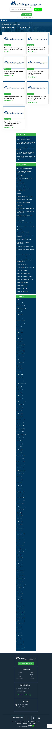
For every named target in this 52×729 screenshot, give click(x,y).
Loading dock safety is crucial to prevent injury (13, 72)
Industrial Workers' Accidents (23, 223)
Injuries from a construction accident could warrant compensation (12, 123)
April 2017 (19, 485)
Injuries (18, 229)
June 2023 (19, 329)
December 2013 (20, 575)
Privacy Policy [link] (32, 723)
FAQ (20, 676)
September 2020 (20, 383)
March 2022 (19, 341)
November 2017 (20, 464)
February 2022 (20, 344)
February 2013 (20, 605)
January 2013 (20, 608)
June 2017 (19, 479)
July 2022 (19, 335)
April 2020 (19, 395)
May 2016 (19, 518)
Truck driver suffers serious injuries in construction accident (36, 73)
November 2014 (20, 542)
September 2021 (20, 359)
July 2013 (19, 590)
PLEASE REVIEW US (18, 717)
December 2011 (20, 647)
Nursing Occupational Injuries (23, 254)
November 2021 (20, 353)
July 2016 (19, 512)
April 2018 (19, 449)
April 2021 (19, 374)
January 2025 (20, 317)
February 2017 (20, 491)
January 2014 (20, 572)
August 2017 (19, 473)
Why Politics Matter (21, 270)
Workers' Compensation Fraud (24, 276)
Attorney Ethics (20, 175)
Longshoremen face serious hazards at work (13, 97)
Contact (32, 678)
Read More (7, 52)
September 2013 (20, 584)
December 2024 (20, 320)
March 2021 (19, 377)
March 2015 (19, 530)
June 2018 (19, 443)
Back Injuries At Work (22, 186)
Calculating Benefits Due (22, 202)
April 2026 (19, 299)
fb (28, 718)
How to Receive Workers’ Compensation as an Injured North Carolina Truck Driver (26, 158)
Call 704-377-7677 (26, 14)
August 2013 (19, 587)
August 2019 (19, 404)
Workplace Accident (21, 282)
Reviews (32, 672)
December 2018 (20, 425)
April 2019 (19, 413)
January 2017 (20, 494)
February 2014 (20, 569)
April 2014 (19, 563)
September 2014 (20, 548)
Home (20, 672)
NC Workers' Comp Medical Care (24, 246)
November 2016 (20, 500)
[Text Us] (38, 9)
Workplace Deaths (21, 285)
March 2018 (19, 452)
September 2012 (20, 620)
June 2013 (19, 593)
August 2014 (19, 551)
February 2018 (20, 455)
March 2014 (19, 566)
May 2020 (19, 392)
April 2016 (19, 521)
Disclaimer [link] (18, 723)
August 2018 (19, 437)
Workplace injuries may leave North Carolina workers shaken (13, 48)
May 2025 (19, 311)
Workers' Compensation (22, 273)
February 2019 (20, 419)
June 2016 (19, 515)
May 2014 (19, 560)
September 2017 (20, 470)
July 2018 (19, 440)
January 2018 (20, 458)
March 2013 (19, 602)
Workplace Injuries (21, 291)
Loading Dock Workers (22, 232)
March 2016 (19, 524)
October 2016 (20, 503)
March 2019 (19, 416)
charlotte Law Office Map (24, 694)
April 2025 (19, 314)
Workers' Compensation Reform (24, 279)
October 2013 (20, 581)
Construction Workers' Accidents (24, 208)
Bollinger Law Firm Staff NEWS (24, 196)
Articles (32, 674)
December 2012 (20, 611)
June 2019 (19, 407)
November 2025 (20, 305)
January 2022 (20, 347)
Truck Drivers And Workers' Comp (24, 267)
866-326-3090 (25, 704)
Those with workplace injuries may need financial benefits (37, 48)
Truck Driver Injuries (21, 264)
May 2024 (19, 326)
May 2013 (19, 596)
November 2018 (20, 428)
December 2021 (20, 350)
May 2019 (19, 410)
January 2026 (20, 302)
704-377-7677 (24, 706)
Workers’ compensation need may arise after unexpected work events (37, 98)
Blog (18, 193)
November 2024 (20, 323)
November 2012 (20, 614)
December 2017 (20, 461)
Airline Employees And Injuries (24, 168)
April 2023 (19, 332)
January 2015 (20, 536)
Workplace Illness (21, 288)
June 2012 (19, 629)
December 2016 (20, 497)
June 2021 (19, 368)
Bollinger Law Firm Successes (24, 199)
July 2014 (19, 554)
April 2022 (19, 338)
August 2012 (19, 623)
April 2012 (19, 635)
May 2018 (19, 446)
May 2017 (19, 482)
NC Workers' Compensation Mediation (25, 249)
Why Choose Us (20, 678)
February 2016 (20, 527)
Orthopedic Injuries (21, 257)
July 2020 (19, 386)
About (20, 674)
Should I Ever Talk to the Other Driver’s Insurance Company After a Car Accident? (26, 144)
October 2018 (20, 431)
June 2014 (19, 557)
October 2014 (20, 545)
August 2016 (19, 509)
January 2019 (20, 422)
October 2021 (20, 356)
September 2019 (20, 401)
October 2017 (20, 467)
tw (33, 718)
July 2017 (19, 476)
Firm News (19, 220)
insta (38, 718)
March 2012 (19, 638)
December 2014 (20, 539)
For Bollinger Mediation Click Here (26, 18)
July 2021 (19, 365)
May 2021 (19, 371)
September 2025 (20, 308)
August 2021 (19, 362)
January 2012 (20, 644)
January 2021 (20, 380)
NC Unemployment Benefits (23, 239)
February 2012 (20, 641)
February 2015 (20, 533)
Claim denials (20, 205)
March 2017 (19, 488)
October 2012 (20, 617)
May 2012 (19, 632)
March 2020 (19, 398)
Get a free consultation (26, 663)
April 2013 (19, 599)
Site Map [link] (25, 723)
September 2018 (20, 434)
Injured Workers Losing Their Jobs (24, 226)
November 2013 (20, 578)
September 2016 (20, 506)
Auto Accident (20, 183)
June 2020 (19, 389)
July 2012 (19, 626)
